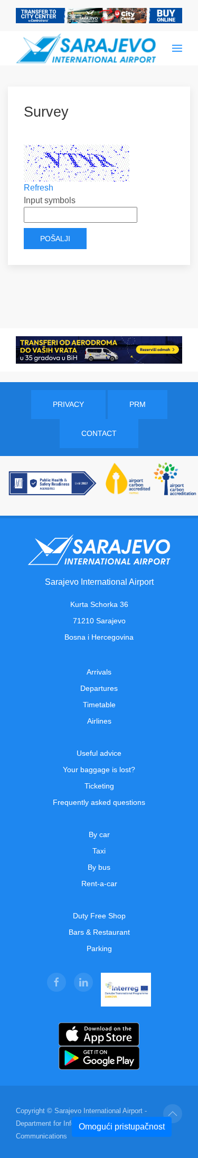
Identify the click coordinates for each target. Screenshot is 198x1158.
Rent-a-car (99, 883)
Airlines (99, 721)
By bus (99, 867)
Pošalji (55, 238)
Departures (99, 688)
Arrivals (99, 672)
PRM (137, 404)
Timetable (99, 704)
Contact (99, 433)
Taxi (99, 851)
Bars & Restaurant (99, 932)
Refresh (38, 187)
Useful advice (99, 753)
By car (99, 834)
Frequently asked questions (99, 802)
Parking (99, 948)
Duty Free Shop (99, 916)
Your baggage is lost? (99, 769)
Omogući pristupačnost (122, 1126)
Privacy (68, 404)
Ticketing (99, 786)
